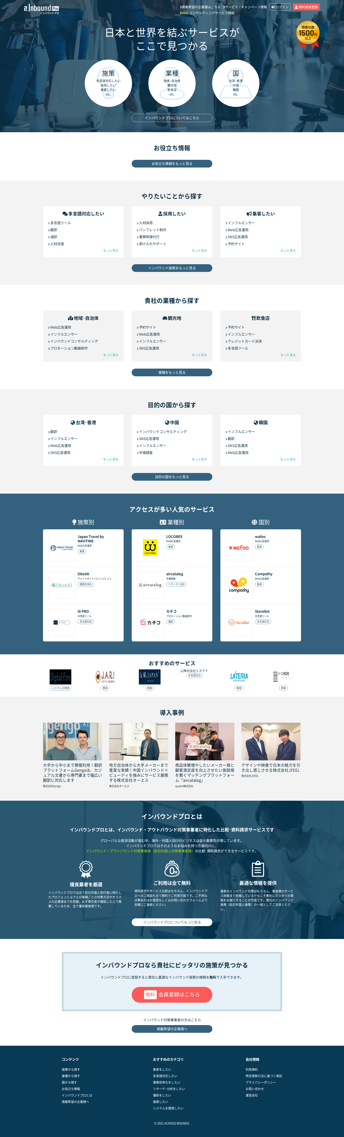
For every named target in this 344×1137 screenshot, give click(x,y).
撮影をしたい (162, 1095)
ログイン (282, 7)
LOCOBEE (174, 536)
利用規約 (252, 1069)
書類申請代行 (149, 237)
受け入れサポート (152, 244)
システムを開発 (60, 688)
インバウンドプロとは (77, 1095)
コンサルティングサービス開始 (208, 13)
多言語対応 (86, 621)
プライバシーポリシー (261, 1082)
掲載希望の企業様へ (172, 1029)
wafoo (260, 536)
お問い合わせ (255, 1088)
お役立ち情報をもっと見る (172, 163)
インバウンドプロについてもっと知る (172, 922)
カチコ (171, 611)
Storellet (262, 611)
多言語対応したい (165, 1075)
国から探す (69, 1082)
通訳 (53, 237)
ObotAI (83, 574)
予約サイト (236, 244)
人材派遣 (57, 244)
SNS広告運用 (238, 237)
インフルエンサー (241, 223)
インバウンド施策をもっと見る (172, 268)
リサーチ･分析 (176, 584)
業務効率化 (86, 584)
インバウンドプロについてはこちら (172, 118)
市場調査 (146, 452)
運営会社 (252, 1095)
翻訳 (53, 230)
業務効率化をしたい (166, 1082)
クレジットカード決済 (245, 341)
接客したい (160, 1101)
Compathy (264, 574)
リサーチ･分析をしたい (169, 1088)
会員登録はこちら (173, 994)
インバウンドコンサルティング (74, 341)
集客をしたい (162, 1069)
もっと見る (110, 250)
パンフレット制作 (152, 230)
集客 (82, 551)
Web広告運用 (238, 230)
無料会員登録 (308, 7)
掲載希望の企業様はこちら (201, 7)
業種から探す (71, 1075)
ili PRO (83, 611)
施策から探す (71, 1069)
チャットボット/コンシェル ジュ (95, 578)
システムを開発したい (168, 1108)
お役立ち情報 (71, 1088)
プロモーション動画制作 (69, 348)
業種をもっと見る (172, 372)
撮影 (170, 621)
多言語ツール (60, 223)
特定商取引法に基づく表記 (264, 1075)
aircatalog (174, 574)
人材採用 (146, 223)
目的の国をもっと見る (172, 477)
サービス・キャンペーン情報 (246, 7)
